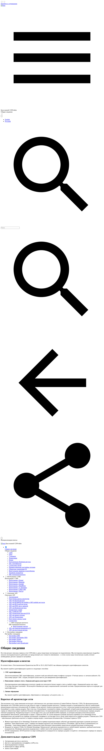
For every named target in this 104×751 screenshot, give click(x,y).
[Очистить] (1, 538)
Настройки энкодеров (12, 634)
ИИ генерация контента (17, 624)
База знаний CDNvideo (14, 543)
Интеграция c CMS (11, 578)
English (7, 119)
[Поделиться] (52, 536)
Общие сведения (10, 551)
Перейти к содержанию (9, 4)
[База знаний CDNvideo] (3, 5)
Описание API (10, 595)
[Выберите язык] (1, 116)
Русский (8, 121)
